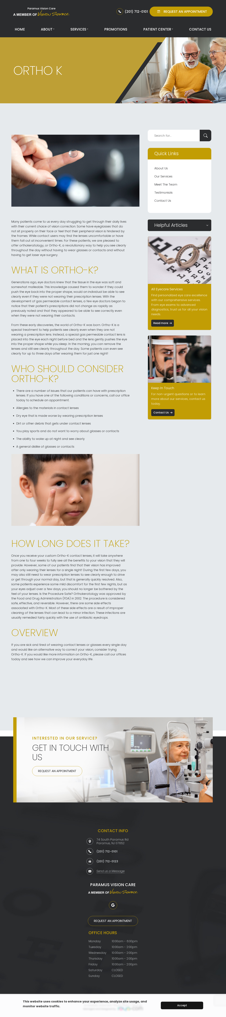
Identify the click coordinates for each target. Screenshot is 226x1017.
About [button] (46, 29)
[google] (113, 905)
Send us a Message (110, 871)
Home (20, 29)
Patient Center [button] (157, 29)
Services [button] (78, 29)
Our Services (163, 176)
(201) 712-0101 (106, 851)
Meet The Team (165, 184)
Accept (182, 1005)
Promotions (115, 29)
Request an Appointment (57, 771)
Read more (160, 323)
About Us (161, 168)
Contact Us (200, 29)
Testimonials (163, 192)
